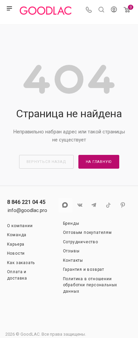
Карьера (16, 244)
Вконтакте (79, 205)
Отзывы (71, 251)
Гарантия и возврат (83, 269)
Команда (17, 235)
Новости (16, 253)
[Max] (65, 205)
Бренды (71, 223)
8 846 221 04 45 (26, 202)
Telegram (94, 205)
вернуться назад (46, 162)
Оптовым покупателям (87, 232)
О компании (20, 225)
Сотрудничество (80, 242)
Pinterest (123, 205)
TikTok (108, 205)
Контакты (73, 260)
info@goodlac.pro (27, 210)
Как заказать (21, 262)
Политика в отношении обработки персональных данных (90, 285)
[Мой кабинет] (114, 10)
